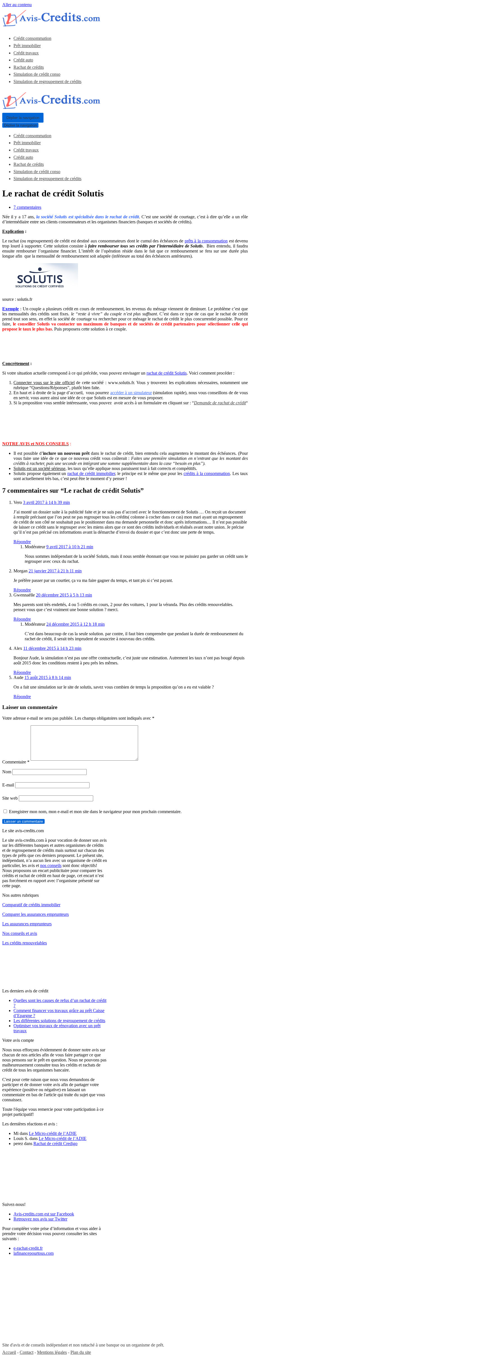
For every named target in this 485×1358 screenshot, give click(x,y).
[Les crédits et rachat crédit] (51, 24)
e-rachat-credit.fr (28, 1248)
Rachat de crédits (28, 67)
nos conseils (50, 865)
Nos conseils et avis (19, 933)
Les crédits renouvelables (24, 942)
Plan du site (80, 1352)
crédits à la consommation (207, 473)
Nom (6, 771)
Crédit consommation (32, 38)
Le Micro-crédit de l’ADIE (53, 1133)
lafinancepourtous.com (33, 1253)
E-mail (8, 785)
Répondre (22, 541)
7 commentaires (27, 207)
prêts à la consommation (206, 240)
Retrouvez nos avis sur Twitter (40, 1219)
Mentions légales (52, 1352)
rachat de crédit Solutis (167, 373)
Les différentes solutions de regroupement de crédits (59, 1020)
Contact (26, 1352)
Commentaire (15, 762)
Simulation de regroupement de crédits (47, 81)
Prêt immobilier (27, 45)
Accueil (9, 1352)
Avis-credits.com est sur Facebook (43, 1214)
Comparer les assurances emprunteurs (35, 914)
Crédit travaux (26, 53)
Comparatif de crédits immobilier (31, 904)
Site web (10, 798)
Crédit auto (23, 60)
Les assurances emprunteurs (27, 923)
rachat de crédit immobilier (91, 473)
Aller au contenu (17, 4)
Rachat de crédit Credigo (55, 1143)
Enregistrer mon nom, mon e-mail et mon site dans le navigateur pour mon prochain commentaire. (95, 811)
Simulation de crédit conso (36, 74)
